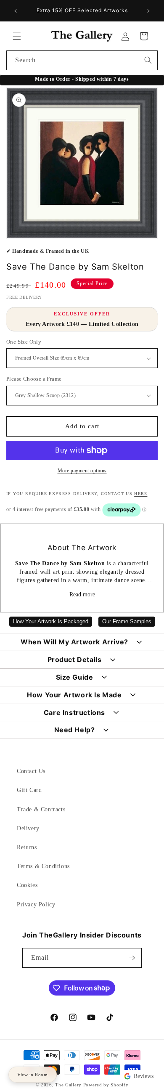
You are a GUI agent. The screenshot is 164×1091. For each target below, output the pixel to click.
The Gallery (68, 1084)
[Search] (148, 60)
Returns (27, 847)
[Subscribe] (132, 958)
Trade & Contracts (41, 809)
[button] (17, 36)
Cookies (27, 885)
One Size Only (23, 342)
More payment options (82, 471)
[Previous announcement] (15, 11)
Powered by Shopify (106, 1084)
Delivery (28, 828)
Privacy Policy (36, 904)
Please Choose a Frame (33, 379)
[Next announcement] (148, 11)
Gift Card (29, 790)
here (140, 493)
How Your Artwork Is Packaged (50, 622)
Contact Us (31, 771)
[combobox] (82, 60)
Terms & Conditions (43, 866)
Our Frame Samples (126, 622)
